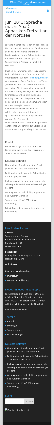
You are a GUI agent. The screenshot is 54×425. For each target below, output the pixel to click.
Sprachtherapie (14, 330)
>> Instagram (11, 264)
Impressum (12, 275)
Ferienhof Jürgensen (38, 77)
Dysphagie (12, 325)
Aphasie (11, 321)
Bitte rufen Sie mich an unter (28, 297)
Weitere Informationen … (17, 309)
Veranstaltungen (15, 334)
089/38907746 (12, 300)
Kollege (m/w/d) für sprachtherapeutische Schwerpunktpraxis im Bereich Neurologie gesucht (25, 184)
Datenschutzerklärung (18, 280)
